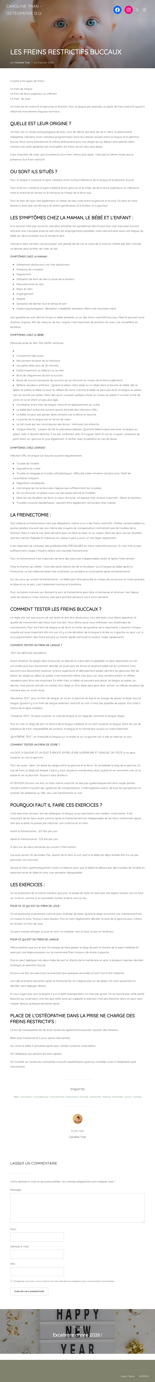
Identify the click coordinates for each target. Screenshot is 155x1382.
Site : (13, 1263)
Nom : (13, 1229)
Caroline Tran (22, 62)
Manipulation (72, 1096)
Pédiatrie (106, 1096)
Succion (128, 1096)
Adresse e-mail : (20, 1246)
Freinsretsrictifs (56, 1096)
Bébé (16, 1096)
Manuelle (83, 1096)
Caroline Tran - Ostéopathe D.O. (24, 10)
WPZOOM (144, 1376)
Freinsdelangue (40, 1096)
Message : (16, 1189)
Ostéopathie (95, 1096)
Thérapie (137, 1096)
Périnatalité (117, 1096)
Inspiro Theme (128, 1376)
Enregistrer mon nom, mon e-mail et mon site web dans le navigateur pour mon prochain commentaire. (64, 1281)
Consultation (26, 1096)
